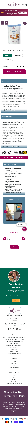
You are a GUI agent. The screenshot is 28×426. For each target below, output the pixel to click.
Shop (14, 361)
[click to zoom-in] (25, 23)
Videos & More (14, 367)
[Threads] (11, 329)
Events (14, 377)
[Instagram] (20, 329)
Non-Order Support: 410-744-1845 (14, 337)
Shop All (14, 247)
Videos (14, 379)
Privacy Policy (14, 351)
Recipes (14, 363)
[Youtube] (17, 329)
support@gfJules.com (16, 315)
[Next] (6, 23)
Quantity (5, 66)
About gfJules (14, 343)
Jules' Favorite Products (14, 383)
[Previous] (2, 23)
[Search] (23, 4)
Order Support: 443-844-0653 (14, 341)
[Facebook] (8, 329)
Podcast (14, 381)
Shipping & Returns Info (14, 345)
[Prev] (5, 211)
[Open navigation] (3, 4)
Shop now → (22, 12)
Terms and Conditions (14, 353)
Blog (14, 365)
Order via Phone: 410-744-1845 (14, 339)
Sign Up (16, 300)
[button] (24, 229)
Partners (14, 349)
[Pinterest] (13, 329)
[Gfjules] (15, 311)
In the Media (14, 347)
